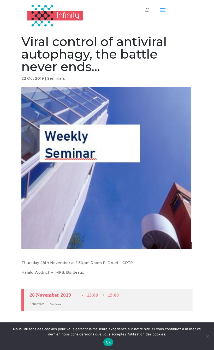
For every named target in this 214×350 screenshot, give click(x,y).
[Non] (207, 336)
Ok (108, 342)
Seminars (56, 78)
